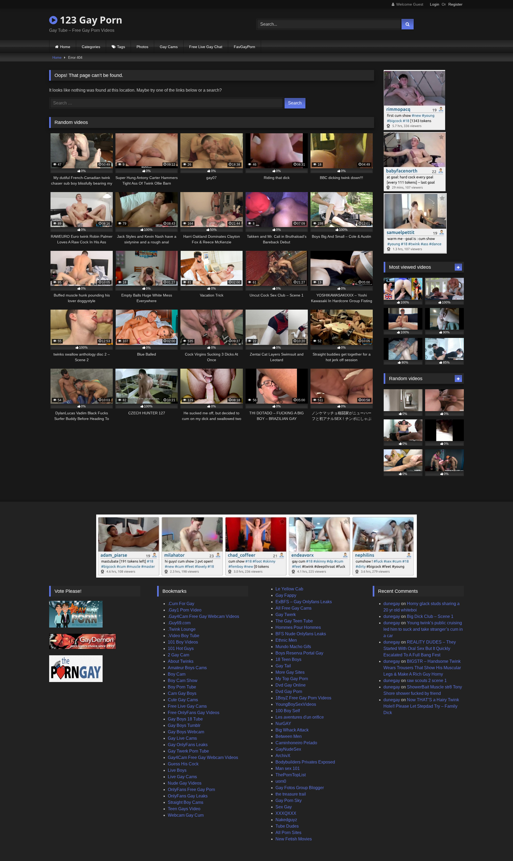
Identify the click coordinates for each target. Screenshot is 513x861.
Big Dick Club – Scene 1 (430, 616)
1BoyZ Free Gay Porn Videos (303, 698)
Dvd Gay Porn (288, 691)
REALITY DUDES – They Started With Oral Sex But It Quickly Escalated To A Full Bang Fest (419, 648)
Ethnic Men (286, 640)
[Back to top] (496, 845)
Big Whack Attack (292, 730)
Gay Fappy (285, 595)
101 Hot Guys (181, 648)
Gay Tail (283, 666)
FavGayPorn (244, 47)
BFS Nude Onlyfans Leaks (300, 634)
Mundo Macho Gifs (293, 646)
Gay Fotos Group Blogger (299, 787)
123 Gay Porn (89, 19)
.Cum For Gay (181, 603)
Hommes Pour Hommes (298, 627)
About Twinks (180, 661)
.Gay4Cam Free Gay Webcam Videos (203, 616)
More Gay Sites (290, 672)
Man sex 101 (287, 768)
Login (434, 4)
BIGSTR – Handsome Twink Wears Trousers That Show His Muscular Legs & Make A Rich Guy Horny (422, 667)
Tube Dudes (287, 826)
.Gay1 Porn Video (184, 610)
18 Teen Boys (288, 659)
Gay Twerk (285, 614)
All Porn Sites (288, 832)
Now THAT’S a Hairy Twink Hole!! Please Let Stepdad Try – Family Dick (421, 706)
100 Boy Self (287, 710)
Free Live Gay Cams (187, 706)
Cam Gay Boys (182, 693)
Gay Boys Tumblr (184, 725)
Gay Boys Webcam (186, 732)
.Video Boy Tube (183, 635)
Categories (91, 47)
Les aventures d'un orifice (299, 717)
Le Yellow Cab (289, 589)
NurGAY (283, 723)
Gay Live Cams (182, 738)
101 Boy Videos (183, 642)
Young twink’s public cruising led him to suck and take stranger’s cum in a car (423, 629)
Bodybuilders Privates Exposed (305, 762)
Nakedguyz (286, 819)
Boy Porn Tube (182, 687)
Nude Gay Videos (184, 783)
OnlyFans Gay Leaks (188, 796)
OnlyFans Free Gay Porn (191, 789)
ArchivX (282, 755)
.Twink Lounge (182, 629)
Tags (121, 47)
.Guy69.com (179, 623)
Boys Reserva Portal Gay (299, 653)
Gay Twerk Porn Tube (188, 751)
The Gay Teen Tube (294, 621)
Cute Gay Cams (183, 700)
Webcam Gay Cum (186, 815)
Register (455, 4)
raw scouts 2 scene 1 (427, 680)
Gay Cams (169, 47)
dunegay (391, 603)
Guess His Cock (183, 764)
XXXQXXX (285, 813)
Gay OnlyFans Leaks (188, 744)
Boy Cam (176, 674)
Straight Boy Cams (185, 802)
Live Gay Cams (182, 776)
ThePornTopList (290, 775)
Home (65, 47)
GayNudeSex (288, 749)
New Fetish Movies (293, 839)
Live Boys (177, 770)
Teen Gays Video (184, 809)
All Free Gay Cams (293, 608)
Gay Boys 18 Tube (185, 719)
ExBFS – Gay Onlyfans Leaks (303, 601)
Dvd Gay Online (290, 685)
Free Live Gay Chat (205, 47)
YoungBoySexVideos (295, 704)
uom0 (280, 781)
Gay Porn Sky (288, 800)
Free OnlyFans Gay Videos (193, 712)
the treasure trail (290, 794)
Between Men (288, 736)
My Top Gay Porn (291, 678)
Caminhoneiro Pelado (296, 743)
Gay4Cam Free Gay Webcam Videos (203, 757)
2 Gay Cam (178, 655)
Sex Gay (283, 807)
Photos (142, 47)
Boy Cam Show (182, 680)
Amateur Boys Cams (187, 667)
